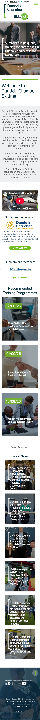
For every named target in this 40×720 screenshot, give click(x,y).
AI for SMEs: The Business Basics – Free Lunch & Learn (20, 326)
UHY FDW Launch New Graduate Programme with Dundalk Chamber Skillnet (20, 541)
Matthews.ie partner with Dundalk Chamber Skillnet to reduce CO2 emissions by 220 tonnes (21, 576)
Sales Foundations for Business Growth (20, 374)
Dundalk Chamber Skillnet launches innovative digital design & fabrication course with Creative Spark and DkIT (21, 645)
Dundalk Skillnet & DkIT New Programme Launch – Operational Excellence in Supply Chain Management (21, 510)
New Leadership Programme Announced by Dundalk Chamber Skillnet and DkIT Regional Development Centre (20, 478)
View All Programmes (20, 447)
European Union (24, 174)
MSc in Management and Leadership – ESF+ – (20, 421)
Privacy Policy (20, 711)
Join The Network (20, 277)
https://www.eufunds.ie (20, 706)
